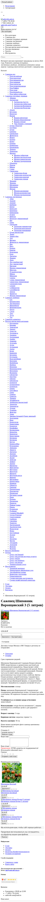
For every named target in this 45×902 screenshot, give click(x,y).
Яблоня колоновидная (22, 193)
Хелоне (12, 535)
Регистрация (10, 6)
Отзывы (8, 655)
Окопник (13, 487)
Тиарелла (13, 523)
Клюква (13, 143)
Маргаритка (14, 468)
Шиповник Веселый (8, 784)
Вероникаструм (15, 369)
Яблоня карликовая (21, 191)
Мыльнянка (14, 479)
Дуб (11, 238)
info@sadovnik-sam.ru (12, 870)
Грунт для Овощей (16, 554)
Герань (12, 388)
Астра (12, 345)
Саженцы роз (10, 74)
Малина (13, 153)
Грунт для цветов (16, 562)
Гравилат (13, 396)
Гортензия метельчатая (22, 228)
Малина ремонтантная (22, 159)
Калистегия (14, 422)
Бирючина (13, 211)
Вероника (13, 367)
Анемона (13, 335)
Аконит (12, 329)
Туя (11, 317)
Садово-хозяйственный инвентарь (22, 580)
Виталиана (14, 371)
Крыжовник (14, 147)
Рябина (12, 167)
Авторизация (10, 8)
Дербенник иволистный (19, 402)
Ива (11, 244)
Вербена (13, 365)
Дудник (12, 408)
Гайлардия (13, 375)
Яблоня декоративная (18, 296)
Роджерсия (14, 509)
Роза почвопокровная (18, 86)
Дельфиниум (14, 400)
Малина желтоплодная (22, 157)
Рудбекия (13, 511)
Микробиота (14, 305)
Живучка (13, 412)
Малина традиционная (22, 161)
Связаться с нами (11, 862)
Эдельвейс (13, 543)
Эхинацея (13, 545)
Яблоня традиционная (22, 195)
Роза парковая (15, 82)
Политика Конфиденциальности (17, 852)
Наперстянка (14, 481)
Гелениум (13, 383)
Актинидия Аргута (21, 102)
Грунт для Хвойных (17, 560)
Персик (12, 165)
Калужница (14, 323)
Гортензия (13, 224)
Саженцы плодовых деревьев (16, 96)
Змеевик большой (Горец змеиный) (23, 416)
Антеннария (14, 337)
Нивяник (13, 483)
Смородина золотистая (22, 175)
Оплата (8, 588)
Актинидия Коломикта (22, 106)
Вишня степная (19, 122)
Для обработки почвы (18, 572)
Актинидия (14, 100)
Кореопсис (14, 434)
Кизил (12, 141)
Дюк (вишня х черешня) (23, 124)
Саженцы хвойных (12, 298)
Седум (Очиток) (16, 515)
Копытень (13, 432)
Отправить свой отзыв (9, 756)
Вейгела (13, 217)
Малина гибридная (21, 155)
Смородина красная (21, 177)
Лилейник (13, 456)
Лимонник (14, 151)
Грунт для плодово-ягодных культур (23, 556)
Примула (13, 503)
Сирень (12, 278)
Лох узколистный (16, 264)
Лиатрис (13, 454)
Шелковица (14, 185)
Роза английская (16, 76)
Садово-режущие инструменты (21, 578)
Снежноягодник (16, 284)
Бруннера (13, 355)
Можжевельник (15, 307)
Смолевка (13, 521)
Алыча (12, 110)
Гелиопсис (13, 386)
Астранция (14, 347)
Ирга (11, 246)
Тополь (12, 292)
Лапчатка (13, 256)
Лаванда (13, 450)
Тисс (11, 313)
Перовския (14, 493)
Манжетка (13, 466)
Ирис (12, 420)
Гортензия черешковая (22, 230)
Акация (12, 201)
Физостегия (14, 529)
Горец (12, 222)
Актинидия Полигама (22, 108)
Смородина (14, 171)
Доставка (8, 586)
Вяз (11, 220)
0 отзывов (5, 642)
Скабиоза (13, 519)
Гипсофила (14, 390)
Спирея (12, 286)
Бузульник (13, 357)
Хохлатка (13, 539)
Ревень (12, 507)
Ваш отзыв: (5, 746)
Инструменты (10, 566)
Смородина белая (20, 173)
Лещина (13, 149)
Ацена (12, 349)
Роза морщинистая (16, 80)
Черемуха (13, 294)
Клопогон (13, 426)
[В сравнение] (13, 797)
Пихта (12, 309)
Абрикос (13, 98)
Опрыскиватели (16, 576)
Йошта (12, 137)
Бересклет (13, 209)
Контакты (9, 590)
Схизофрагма (15, 290)
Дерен (12, 234)
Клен (11, 254)
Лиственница (15, 303)
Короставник (14, 436)
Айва (12, 199)
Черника (13, 183)
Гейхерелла (14, 381)
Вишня (12, 116)
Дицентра (13, 404)
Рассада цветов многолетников (16, 321)
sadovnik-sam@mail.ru (9, 25)
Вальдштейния (15, 359)
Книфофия (14, 428)
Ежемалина (14, 134)
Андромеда (14, 333)
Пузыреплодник (16, 272)
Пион (12, 497)
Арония (12, 203)
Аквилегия (14, 327)
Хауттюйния (14, 533)
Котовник (13, 438)
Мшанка (13, 477)
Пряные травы (15, 505)
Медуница (13, 469)
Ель (11, 300)
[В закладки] (11, 797)
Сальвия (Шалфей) (17, 513)
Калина (12, 139)
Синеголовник (15, 517)
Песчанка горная (16, 495)
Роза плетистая (15, 84)
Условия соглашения (13, 854)
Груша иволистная (16, 232)
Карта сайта (9, 864)
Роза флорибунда (16, 92)
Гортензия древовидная (22, 226)
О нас (7, 584)
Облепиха (13, 163)
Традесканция (15, 525)
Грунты (8, 552)
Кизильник (14, 252)
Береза (12, 207)
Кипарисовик (15, 301)
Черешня (13, 181)
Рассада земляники (12, 551)
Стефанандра (14, 288)
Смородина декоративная (19, 282)
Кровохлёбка (14, 444)
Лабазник (13, 448)
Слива (12, 169)
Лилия (12, 458)
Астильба (13, 343)
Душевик (13, 410)
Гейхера (13, 379)
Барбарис (13, 205)
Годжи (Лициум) (16, 126)
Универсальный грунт (18, 564)
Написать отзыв (7, 734)
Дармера (13, 398)
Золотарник (14, 418)
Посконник (14, 501)
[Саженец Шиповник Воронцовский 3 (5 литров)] (20, 610)
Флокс (12, 531)
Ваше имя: (5, 737)
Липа (12, 260)
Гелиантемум (14, 385)
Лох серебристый (16, 262)
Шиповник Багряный (9, 793)
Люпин (12, 464)
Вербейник (14, 363)
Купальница (14, 446)
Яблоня (12, 189)
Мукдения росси (16, 475)
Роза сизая (13, 90)
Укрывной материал (17, 568)
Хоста (12, 537)
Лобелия (13, 460)
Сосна (12, 311)
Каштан (12, 250)
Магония (13, 266)
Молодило (13, 471)
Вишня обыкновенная (22, 120)
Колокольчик (14, 430)
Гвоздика (13, 377)
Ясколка (13, 547)
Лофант (12, 462)
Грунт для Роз (15, 558)
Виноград (13, 114)
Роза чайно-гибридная (18, 94)
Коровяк (13, 325)
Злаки (12, 414)
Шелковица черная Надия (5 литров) (14, 801)
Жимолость (14, 135)
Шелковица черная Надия (10, 819)
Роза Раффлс (14, 88)
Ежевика (13, 132)
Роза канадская (15, 78)
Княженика (14, 145)
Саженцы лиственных (13, 197)
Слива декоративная (17, 280)
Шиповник (14, 187)
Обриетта (13, 485)
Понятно (4, 837)
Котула (12, 442)
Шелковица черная (8, 810)
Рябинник (13, 276)
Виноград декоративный (19, 218)
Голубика (13, 128)
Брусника (13, 112)
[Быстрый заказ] (8, 797)
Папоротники (15, 489)
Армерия (13, 341)
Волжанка (13, 373)
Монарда (13, 473)
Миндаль (13, 270)
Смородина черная (21, 179)
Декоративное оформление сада (21, 570)
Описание (9, 654)
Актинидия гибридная (22, 104)
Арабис (12, 339)
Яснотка (13, 549)
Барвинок (13, 353)
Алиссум (13, 331)
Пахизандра (14, 491)
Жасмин (13, 240)
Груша (12, 130)
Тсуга (12, 315)
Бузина (12, 215)
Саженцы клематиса (12, 319)
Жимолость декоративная (19, 242)
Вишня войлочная (21, 118)
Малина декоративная (18, 268)
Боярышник (14, 213)
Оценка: (4, 752)
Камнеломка (14, 424)
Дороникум (14, 406)
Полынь (13, 499)
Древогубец (14, 236)
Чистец (12, 541)
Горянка (13, 394)
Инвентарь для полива (18, 574)
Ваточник (13, 361)
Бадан (12, 351)
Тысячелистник (15, 527)
